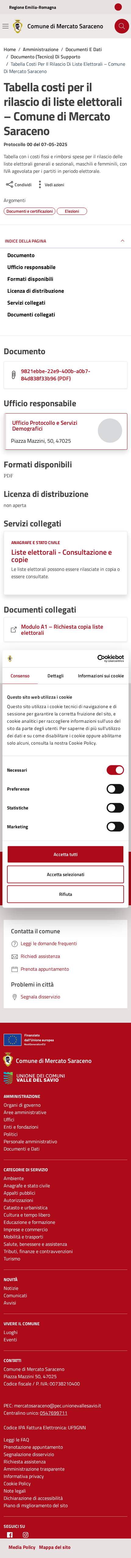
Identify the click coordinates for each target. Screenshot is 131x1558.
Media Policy (22, 1547)
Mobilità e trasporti (23, 1236)
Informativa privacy (24, 1476)
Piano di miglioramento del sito (36, 1505)
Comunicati (15, 1295)
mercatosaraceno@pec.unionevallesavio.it (57, 1405)
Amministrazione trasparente (34, 1468)
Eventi (10, 1339)
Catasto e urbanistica (26, 1207)
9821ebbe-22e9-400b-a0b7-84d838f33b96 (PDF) (55, 375)
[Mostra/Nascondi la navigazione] (5, 26)
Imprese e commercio (26, 1229)
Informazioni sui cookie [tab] (101, 675)
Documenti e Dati (22, 1148)
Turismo (12, 1258)
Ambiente (14, 1178)
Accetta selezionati (65, 874)
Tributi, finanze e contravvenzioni (38, 1251)
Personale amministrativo (30, 1141)
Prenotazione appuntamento (33, 1447)
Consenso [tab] (20, 675)
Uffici (9, 1119)
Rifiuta (65, 894)
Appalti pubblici (19, 1192)
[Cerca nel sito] (122, 26)
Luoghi (11, 1332)
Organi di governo (22, 1105)
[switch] (115, 789)
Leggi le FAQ (16, 1439)
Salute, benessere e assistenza (35, 1244)
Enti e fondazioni (21, 1126)
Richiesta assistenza (25, 1461)
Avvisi (10, 1302)
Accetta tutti (66, 854)
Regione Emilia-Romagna (32, 7)
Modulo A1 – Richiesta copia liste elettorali (62, 629)
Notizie (11, 1288)
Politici (11, 1134)
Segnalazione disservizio (29, 1454)
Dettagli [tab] (56, 675)
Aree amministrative (25, 1112)
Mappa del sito (55, 1547)
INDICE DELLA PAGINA (25, 241)
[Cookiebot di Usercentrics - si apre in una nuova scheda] (97, 659)
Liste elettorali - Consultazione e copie (61, 555)
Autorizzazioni (18, 1200)
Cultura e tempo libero (27, 1214)
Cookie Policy (17, 1483)
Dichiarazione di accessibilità (33, 1498)
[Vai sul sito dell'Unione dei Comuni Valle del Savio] (34, 1078)
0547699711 (53, 1413)
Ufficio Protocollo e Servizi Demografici (44, 425)
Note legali (15, 1490)
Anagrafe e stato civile (35, 542)
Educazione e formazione (29, 1222)
